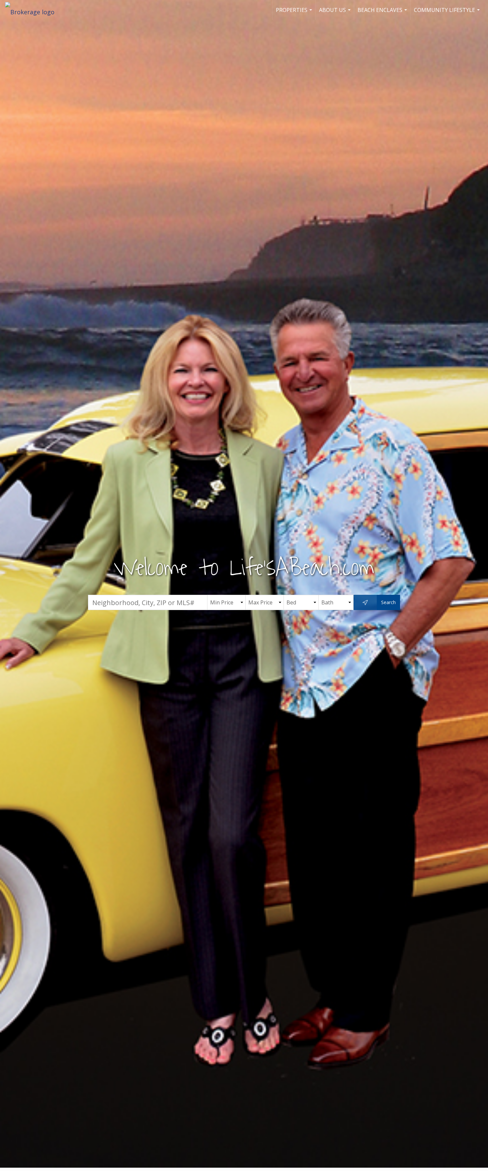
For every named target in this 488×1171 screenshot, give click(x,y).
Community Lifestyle (447, 13)
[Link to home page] (33, 10)
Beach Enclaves (383, 13)
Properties (295, 13)
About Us (335, 13)
